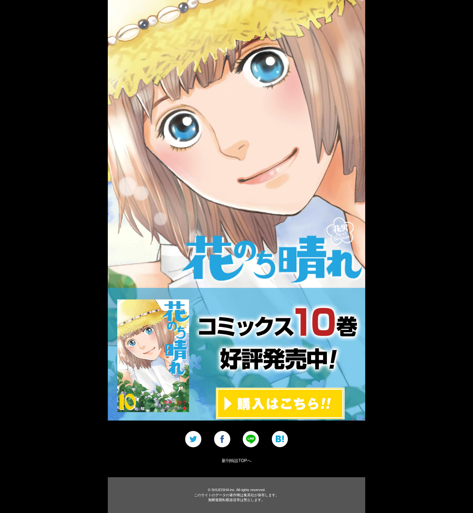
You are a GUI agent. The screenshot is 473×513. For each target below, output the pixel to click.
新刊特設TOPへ (236, 460)
